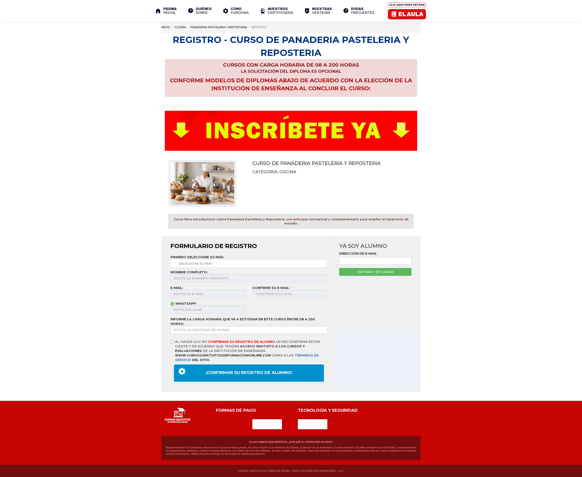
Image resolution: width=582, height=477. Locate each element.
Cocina (180, 27)
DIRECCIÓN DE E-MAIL (358, 253)
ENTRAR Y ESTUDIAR (375, 272)
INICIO (165, 27)
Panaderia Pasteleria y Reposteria (219, 27)
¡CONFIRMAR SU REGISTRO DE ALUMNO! (249, 372)
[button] (276, 11)
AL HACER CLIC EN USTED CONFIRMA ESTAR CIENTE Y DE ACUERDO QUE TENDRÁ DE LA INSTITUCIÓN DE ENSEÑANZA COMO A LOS (247, 351)
